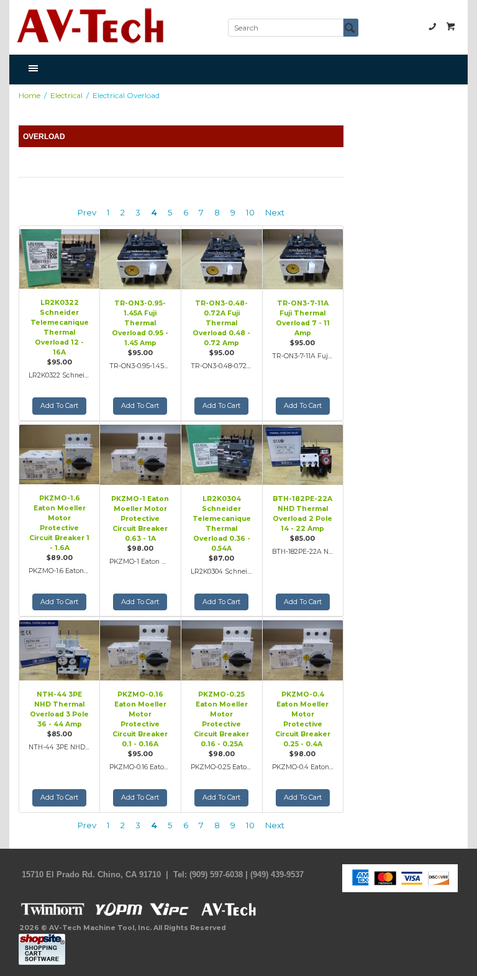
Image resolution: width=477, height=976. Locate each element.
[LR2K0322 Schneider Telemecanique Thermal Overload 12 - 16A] (59, 257)
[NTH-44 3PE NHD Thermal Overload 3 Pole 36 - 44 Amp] (59, 648)
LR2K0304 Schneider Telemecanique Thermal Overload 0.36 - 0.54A (222, 524)
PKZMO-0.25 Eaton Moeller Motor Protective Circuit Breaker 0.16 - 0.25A (221, 719)
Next (274, 212)
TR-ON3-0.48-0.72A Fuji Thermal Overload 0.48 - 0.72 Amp (221, 323)
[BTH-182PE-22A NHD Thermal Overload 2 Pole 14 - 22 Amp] (303, 453)
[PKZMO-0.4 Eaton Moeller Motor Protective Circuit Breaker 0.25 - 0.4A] (303, 648)
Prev (87, 212)
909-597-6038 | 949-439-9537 (432, 26)
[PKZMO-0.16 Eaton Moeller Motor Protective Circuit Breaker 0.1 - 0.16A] (140, 648)
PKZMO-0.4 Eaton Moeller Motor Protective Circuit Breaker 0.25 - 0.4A (302, 719)
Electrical (66, 95)
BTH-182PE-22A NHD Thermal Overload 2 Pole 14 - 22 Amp (302, 514)
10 (250, 212)
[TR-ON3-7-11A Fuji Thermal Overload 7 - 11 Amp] (303, 257)
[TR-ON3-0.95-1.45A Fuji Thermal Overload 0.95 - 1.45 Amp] (140, 257)
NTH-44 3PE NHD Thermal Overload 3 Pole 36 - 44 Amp (59, 709)
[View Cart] (451, 26)
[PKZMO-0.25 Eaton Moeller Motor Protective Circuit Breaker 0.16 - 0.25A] (221, 648)
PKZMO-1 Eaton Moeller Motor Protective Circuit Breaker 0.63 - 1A (140, 519)
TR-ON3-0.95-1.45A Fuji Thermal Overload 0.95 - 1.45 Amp (140, 323)
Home (29, 95)
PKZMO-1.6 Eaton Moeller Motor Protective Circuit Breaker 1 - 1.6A (59, 523)
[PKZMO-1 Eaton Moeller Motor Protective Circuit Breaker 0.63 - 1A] (140, 453)
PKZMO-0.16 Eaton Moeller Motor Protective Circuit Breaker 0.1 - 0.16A (140, 719)
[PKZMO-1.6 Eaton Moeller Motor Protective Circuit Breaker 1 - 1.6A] (59, 453)
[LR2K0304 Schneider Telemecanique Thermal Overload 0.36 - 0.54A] (221, 453)
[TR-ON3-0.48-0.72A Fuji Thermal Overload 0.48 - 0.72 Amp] (221, 257)
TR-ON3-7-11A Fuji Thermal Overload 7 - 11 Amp (303, 318)
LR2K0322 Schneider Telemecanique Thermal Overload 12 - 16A (59, 327)
